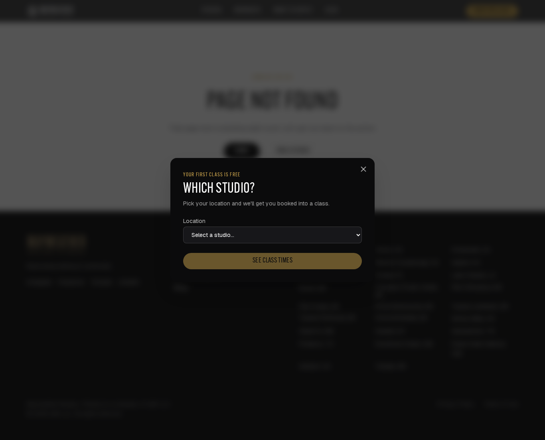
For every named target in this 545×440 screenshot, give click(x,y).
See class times (272, 260)
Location (194, 221)
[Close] (363, 169)
